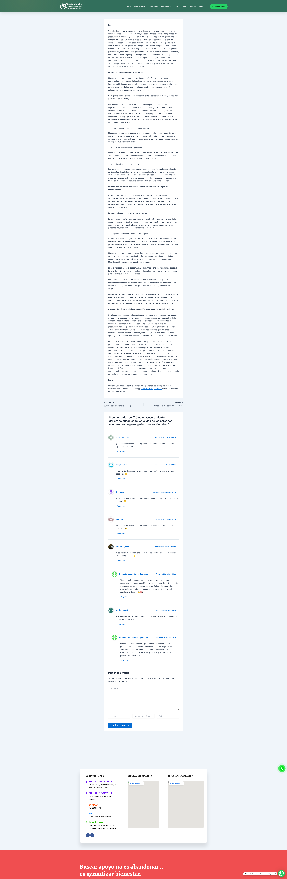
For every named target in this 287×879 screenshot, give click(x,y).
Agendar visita (220, 6)
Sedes (176, 6)
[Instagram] (92, 835)
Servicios (153, 6)
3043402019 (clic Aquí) (151, 389)
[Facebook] (88, 835)
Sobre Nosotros (139, 6)
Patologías (165, 6)
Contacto (192, 6)
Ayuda (201, 6)
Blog (184, 6)
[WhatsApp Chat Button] (281, 873)
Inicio (129, 6)
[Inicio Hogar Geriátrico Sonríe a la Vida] (72, 6)
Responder (121, 451)
